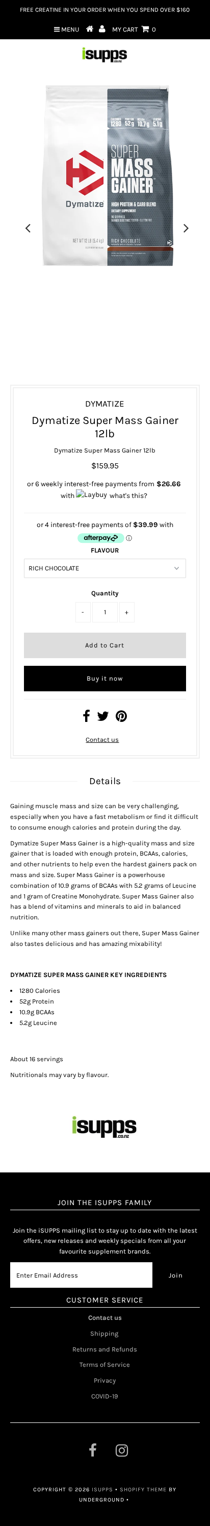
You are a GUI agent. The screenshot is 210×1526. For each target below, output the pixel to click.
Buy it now (105, 678)
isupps (103, 1489)
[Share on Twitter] (103, 718)
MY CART (134, 29)
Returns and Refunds (104, 1349)
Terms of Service (105, 1364)
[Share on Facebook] (86, 718)
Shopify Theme (143, 1489)
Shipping (105, 1333)
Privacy (105, 1380)
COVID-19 (104, 1396)
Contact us (102, 739)
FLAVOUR (105, 550)
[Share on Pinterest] (121, 718)
